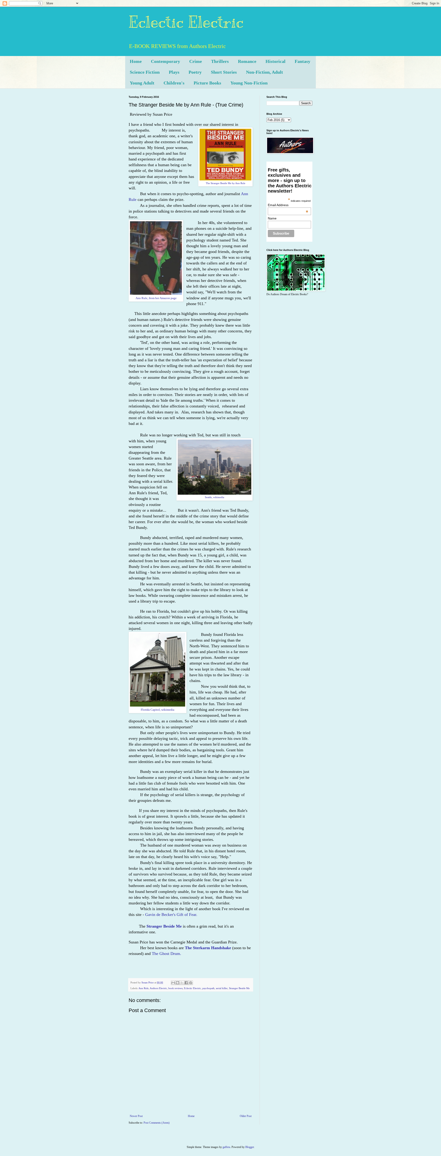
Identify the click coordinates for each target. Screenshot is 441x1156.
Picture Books (207, 82)
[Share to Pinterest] (190, 982)
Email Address (288, 205)
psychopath (208, 988)
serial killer (222, 988)
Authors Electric (158, 988)
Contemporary (165, 61)
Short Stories (224, 72)
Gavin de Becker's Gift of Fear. (171, 914)
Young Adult (142, 82)
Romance (247, 61)
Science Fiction (145, 72)
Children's (174, 82)
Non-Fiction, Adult (264, 72)
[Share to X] (182, 982)
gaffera (226, 1147)
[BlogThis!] (177, 982)
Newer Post (136, 1116)
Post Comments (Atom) (157, 1122)
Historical (276, 61)
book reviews (175, 988)
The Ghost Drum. (166, 953)
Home (136, 61)
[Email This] (173, 982)
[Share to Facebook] (186, 982)
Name (272, 218)
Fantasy (302, 61)
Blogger (249, 1147)
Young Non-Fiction (249, 82)
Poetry (195, 72)
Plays (174, 72)
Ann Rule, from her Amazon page (156, 298)
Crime (195, 61)
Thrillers (220, 61)
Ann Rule (144, 988)
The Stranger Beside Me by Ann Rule (225, 183)
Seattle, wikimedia (214, 497)
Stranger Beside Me (239, 988)
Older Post (246, 1116)
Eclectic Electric (186, 22)
